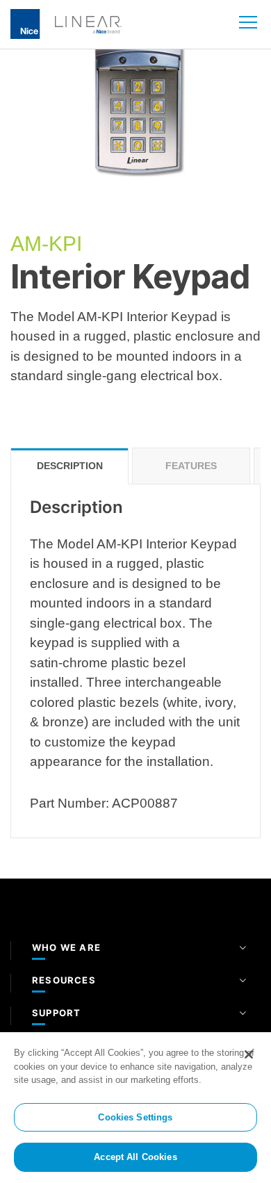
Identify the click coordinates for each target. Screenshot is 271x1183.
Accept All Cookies (135, 1157)
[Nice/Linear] (66, 22)
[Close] (248, 1054)
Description (70, 465)
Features (191, 465)
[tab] (69, 466)
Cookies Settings (135, 1117)
